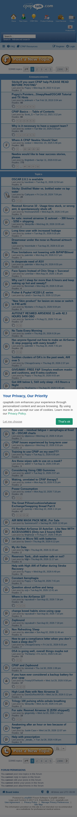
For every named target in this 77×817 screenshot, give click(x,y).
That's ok (64, 421)
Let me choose (12, 421)
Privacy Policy (17, 413)
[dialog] (38, 408)
